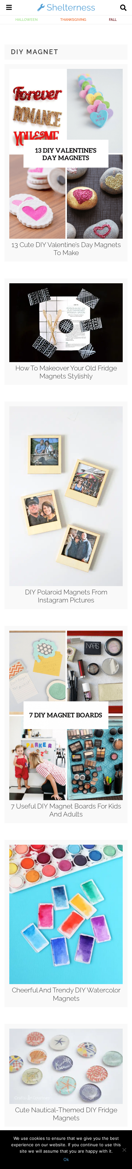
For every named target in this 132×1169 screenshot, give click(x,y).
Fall (113, 19)
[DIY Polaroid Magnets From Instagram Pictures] (65, 584)
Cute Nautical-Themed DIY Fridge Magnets (66, 1114)
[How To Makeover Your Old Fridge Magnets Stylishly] (65, 360)
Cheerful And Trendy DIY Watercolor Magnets (66, 994)
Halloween (26, 19)
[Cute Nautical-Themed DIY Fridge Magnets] (65, 1102)
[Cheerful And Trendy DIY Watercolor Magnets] (65, 982)
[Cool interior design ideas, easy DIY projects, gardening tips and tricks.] (66, 10)
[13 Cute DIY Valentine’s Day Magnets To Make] (65, 237)
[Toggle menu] (9, 8)
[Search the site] (123, 8)
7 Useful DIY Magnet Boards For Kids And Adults (66, 810)
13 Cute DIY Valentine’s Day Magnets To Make (66, 249)
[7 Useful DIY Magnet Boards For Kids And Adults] (65, 798)
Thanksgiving (73, 19)
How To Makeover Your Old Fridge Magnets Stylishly (66, 372)
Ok (66, 1159)
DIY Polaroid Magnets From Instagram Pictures (66, 596)
